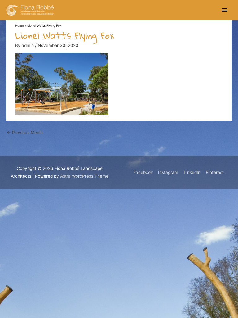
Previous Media (25, 132)
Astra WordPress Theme (84, 176)
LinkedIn (192, 172)
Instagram (168, 172)
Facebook (143, 172)
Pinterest (215, 172)
